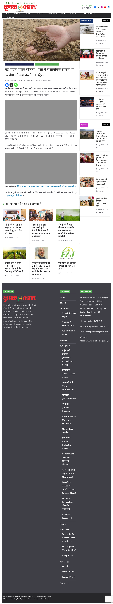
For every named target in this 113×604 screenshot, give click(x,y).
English (84, 6)
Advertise (88, 13)
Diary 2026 (67, 555)
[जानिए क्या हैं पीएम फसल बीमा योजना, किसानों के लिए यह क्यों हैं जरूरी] (14, 248)
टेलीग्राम (19, 195)
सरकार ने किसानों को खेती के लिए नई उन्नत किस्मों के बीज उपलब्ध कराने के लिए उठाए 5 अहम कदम (41, 268)
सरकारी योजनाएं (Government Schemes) (47, 64)
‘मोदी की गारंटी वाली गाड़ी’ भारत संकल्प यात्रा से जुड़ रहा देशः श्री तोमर (14, 229)
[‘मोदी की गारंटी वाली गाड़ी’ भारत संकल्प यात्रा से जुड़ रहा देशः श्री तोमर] (14, 210)
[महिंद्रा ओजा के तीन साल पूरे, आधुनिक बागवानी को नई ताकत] (87, 59)
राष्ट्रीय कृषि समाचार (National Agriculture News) (19, 64)
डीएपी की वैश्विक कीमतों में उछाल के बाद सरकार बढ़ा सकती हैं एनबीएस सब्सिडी (66, 230)
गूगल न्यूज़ (10, 195)
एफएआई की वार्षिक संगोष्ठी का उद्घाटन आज (67, 266)
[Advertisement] (41, 115)
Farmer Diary (68, 577)
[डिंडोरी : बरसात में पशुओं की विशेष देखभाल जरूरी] (87, 186)
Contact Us (10, 17)
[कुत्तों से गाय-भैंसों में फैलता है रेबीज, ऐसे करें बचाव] (87, 206)
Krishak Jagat (46, 80)
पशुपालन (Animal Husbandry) (67, 407)
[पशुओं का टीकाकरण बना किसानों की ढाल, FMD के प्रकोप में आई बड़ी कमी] (87, 140)
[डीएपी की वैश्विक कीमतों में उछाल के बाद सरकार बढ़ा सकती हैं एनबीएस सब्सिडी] (68, 210)
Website (66, 566)
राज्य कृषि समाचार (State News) (68, 374)
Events (64, 13)
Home (8, 13)
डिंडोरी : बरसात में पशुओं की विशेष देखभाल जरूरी (101, 182)
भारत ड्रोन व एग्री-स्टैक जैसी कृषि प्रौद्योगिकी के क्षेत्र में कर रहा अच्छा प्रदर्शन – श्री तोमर (41, 230)
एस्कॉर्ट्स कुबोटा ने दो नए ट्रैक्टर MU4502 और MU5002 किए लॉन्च (102, 104)
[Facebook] (7, 85)
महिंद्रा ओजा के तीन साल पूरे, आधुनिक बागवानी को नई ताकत (101, 55)
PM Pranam (36, 80)
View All (106, 20)
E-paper (40, 13)
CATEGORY (51, 13)
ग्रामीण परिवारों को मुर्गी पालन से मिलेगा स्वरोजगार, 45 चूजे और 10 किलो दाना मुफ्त (102, 160)
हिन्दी (90, 6)
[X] (11, 85)
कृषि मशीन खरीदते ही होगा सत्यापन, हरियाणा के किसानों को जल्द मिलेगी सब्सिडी (102, 32)
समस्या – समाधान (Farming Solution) (69, 420)
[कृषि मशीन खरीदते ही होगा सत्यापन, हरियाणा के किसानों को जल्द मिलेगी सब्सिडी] (87, 35)
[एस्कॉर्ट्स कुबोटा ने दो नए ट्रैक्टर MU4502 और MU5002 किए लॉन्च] (87, 108)
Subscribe (74, 13)
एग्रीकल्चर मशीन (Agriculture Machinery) (68, 473)
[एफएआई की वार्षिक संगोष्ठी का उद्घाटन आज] (68, 248)
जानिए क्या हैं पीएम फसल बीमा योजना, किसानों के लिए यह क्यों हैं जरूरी (14, 267)
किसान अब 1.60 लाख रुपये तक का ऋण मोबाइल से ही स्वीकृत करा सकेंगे (46, 186)
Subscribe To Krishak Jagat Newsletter (68, 538)
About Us (27, 13)
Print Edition (68, 571)
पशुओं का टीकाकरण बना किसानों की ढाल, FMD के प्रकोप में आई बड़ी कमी (101, 136)
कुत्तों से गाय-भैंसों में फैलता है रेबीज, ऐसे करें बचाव (101, 202)
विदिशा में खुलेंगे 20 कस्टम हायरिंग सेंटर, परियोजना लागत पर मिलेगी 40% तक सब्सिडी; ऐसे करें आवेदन (102, 78)
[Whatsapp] (16, 85)
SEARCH (17, 13)
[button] (32, 13)
